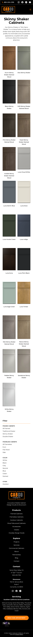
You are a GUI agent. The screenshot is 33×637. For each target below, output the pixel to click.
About (16, 551)
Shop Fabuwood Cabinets (16, 523)
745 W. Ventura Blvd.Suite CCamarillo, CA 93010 (16, 584)
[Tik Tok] (26, 2)
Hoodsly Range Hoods (16, 533)
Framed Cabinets (16, 514)
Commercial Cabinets (16, 548)
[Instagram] (19, 2)
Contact (16, 561)
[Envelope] (30, 2)
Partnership (16, 555)
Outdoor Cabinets (16, 520)
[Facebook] (22, 2)
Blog (16, 558)
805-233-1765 (16, 575)
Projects (16, 542)
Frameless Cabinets (16, 517)
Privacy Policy (19, 634)
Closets (16, 530)
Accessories (16, 526)
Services (16, 545)
